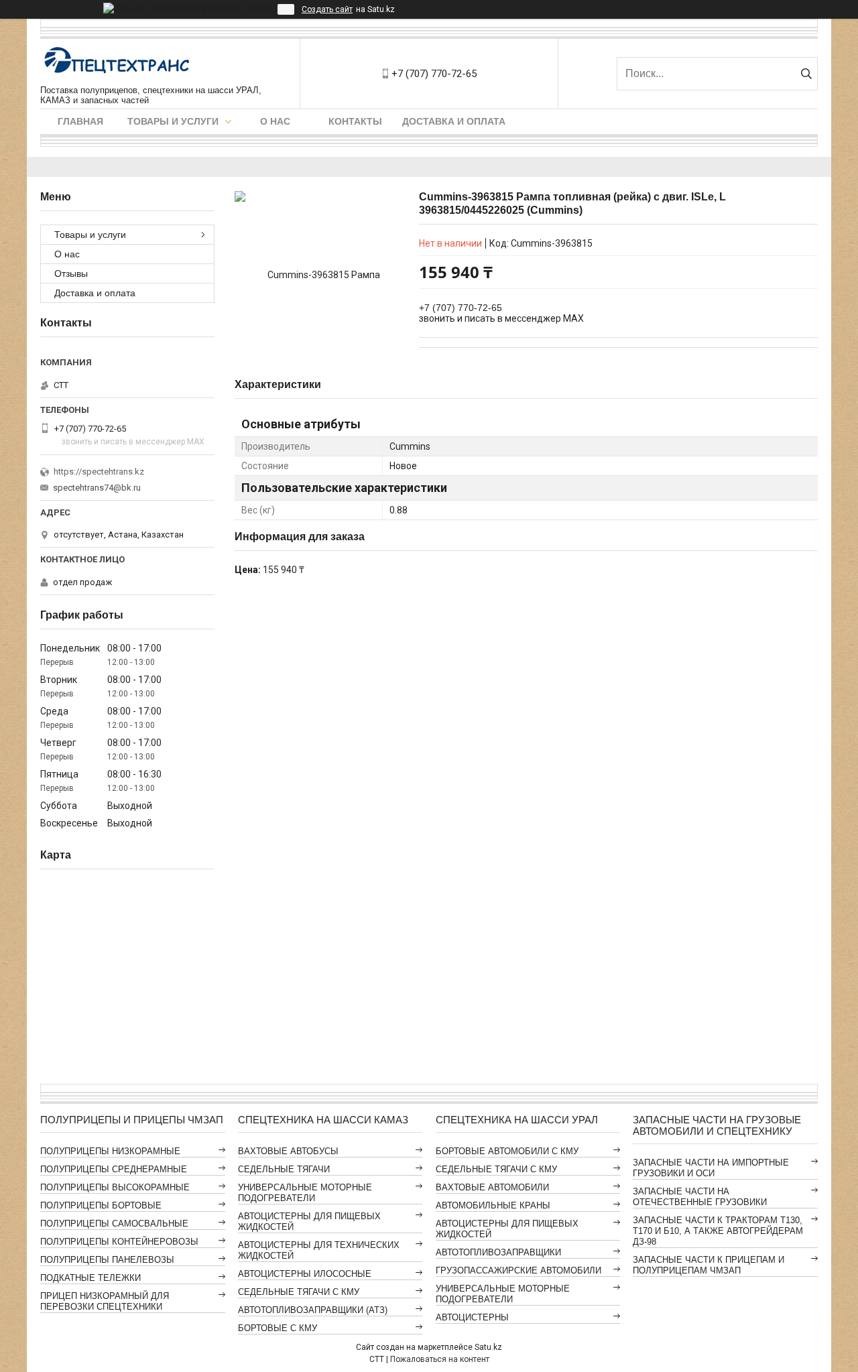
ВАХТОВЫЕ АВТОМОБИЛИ (492, 1187)
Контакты (355, 121)
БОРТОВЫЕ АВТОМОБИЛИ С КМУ (507, 1151)
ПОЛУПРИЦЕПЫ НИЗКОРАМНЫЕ (110, 1151)
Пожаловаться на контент (439, 1359)
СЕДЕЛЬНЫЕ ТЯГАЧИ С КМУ (298, 1292)
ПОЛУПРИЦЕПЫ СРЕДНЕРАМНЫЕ (113, 1169)
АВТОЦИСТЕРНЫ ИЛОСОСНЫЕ (304, 1274)
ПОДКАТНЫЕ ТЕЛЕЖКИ (90, 1278)
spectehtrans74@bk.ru (97, 488)
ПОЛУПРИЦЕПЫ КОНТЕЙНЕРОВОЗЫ (119, 1242)
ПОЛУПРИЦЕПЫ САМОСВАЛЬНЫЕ (114, 1224)
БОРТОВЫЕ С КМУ (277, 1328)
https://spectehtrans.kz (99, 471)
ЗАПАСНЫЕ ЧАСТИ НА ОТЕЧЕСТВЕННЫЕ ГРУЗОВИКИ (700, 1196)
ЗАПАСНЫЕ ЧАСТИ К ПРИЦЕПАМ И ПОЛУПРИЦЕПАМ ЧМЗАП (708, 1265)
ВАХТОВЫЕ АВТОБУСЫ (288, 1151)
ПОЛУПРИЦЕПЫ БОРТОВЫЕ (101, 1205)
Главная (80, 121)
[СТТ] (117, 62)
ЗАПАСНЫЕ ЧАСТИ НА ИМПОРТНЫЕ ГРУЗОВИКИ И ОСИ (711, 1168)
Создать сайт (327, 9)
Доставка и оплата (453, 121)
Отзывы (71, 273)
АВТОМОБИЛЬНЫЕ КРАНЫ (493, 1205)
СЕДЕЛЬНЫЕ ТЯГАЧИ (284, 1169)
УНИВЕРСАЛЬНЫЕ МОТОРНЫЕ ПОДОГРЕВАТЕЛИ (305, 1192)
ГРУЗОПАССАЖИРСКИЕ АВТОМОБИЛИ (518, 1270)
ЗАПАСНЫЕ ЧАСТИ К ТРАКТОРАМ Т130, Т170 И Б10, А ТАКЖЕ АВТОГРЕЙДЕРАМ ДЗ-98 (718, 1231)
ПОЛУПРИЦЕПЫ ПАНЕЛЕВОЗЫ (107, 1260)
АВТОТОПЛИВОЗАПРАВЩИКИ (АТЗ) (312, 1310)
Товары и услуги (173, 121)
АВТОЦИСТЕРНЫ (472, 1317)
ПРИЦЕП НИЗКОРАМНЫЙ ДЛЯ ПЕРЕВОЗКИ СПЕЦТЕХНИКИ (104, 1301)
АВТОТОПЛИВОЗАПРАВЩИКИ (498, 1252)
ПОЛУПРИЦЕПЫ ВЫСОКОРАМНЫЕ (115, 1187)
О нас (275, 121)
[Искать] (806, 73)
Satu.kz (488, 1347)
